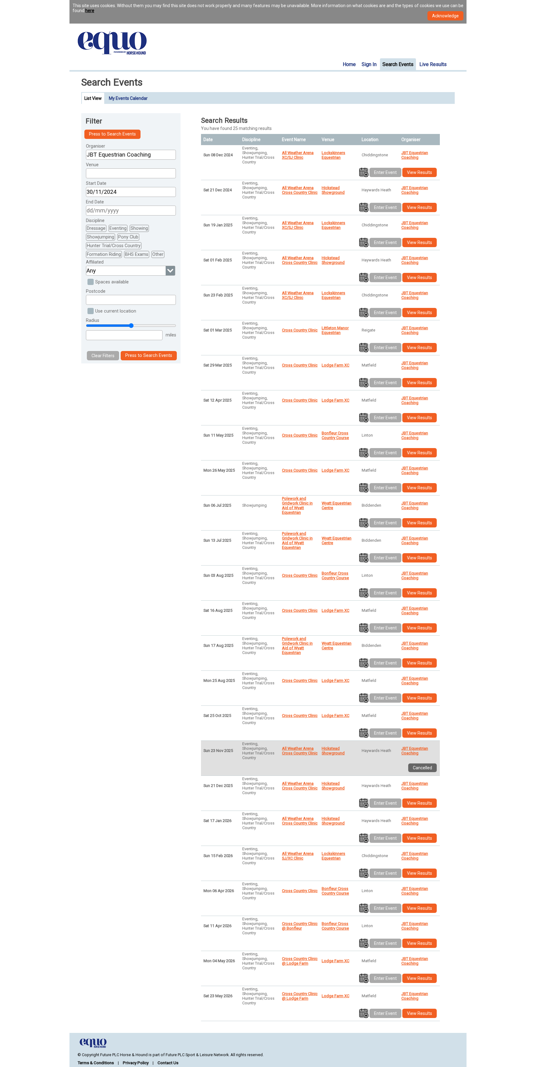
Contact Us (168, 1062)
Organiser (95, 146)
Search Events (397, 64)
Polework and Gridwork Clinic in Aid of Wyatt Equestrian (297, 505)
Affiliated (95, 262)
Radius (92, 320)
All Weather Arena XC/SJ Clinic (298, 155)
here (89, 10)
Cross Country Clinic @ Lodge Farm (300, 961)
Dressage (96, 228)
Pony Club (128, 237)
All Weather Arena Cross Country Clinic (300, 190)
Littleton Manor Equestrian (335, 330)
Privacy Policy (136, 1062)
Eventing (118, 228)
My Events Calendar (128, 98)
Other (157, 254)
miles (171, 335)
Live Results (433, 64)
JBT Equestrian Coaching (414, 155)
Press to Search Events (112, 134)
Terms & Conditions (96, 1062)
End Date (95, 202)
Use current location (115, 311)
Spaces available (112, 282)
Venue (92, 164)
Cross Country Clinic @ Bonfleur (300, 926)
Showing (139, 228)
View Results (419, 172)
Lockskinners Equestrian (333, 155)
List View (93, 98)
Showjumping (100, 237)
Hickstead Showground (333, 190)
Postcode (95, 291)
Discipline (95, 220)
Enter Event (385, 172)
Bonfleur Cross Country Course (335, 435)
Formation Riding (104, 254)
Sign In (369, 64)
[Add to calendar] (363, 172)
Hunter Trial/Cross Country (114, 245)
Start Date (96, 183)
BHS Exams (136, 254)
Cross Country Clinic (300, 330)
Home (349, 64)
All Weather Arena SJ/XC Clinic (298, 855)
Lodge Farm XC (335, 365)
